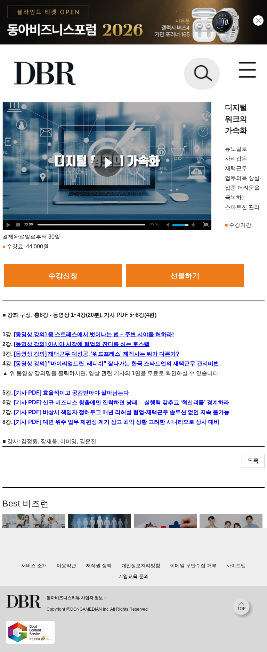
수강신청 (63, 276)
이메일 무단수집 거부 (193, 565)
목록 (253, 461)
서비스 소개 (34, 565)
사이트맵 (236, 565)
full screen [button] (206, 225)
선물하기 (185, 276)
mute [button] (168, 225)
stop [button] (18, 225)
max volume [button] (193, 225)
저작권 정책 (99, 565)
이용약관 (66, 565)
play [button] (107, 162)
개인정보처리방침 (140, 565)
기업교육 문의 (133, 576)
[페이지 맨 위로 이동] (243, 608)
